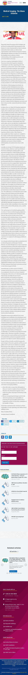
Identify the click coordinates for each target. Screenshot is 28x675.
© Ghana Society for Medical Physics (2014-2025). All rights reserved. (14, 669)
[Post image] (5, 560)
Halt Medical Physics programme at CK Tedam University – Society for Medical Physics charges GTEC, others (17, 560)
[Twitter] (6, 437)
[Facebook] (2, 437)
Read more (12, 571)
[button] (5, 421)
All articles (13, 551)
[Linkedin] (10, 437)
